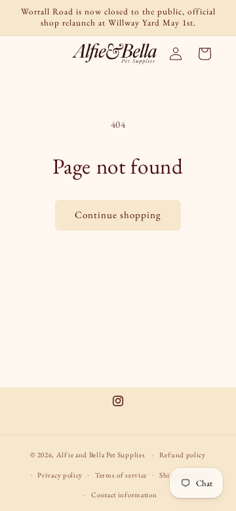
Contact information (124, 494)
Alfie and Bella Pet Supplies (101, 454)
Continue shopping (118, 214)
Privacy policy (60, 475)
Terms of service (121, 475)
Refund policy (182, 454)
